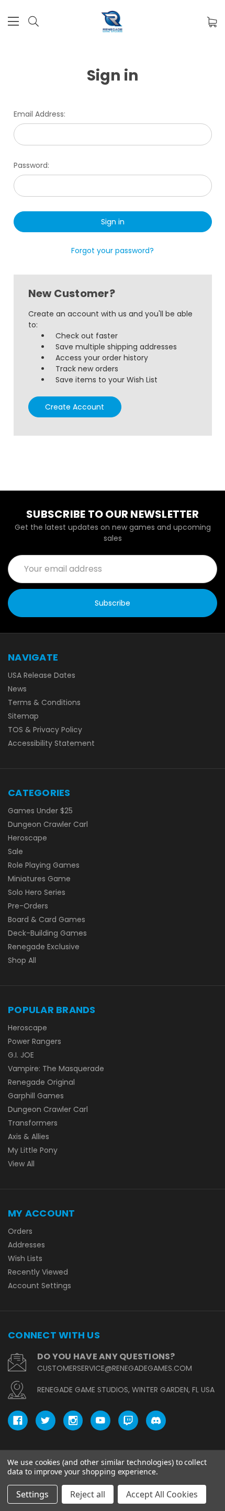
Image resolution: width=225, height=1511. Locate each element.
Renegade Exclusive (44, 946)
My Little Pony (33, 1150)
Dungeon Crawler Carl (48, 824)
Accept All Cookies (162, 1494)
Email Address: (39, 114)
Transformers (33, 1123)
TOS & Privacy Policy (45, 729)
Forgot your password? (112, 250)
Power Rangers (34, 1041)
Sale (15, 851)
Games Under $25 (40, 810)
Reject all (87, 1494)
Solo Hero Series (36, 892)
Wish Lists (25, 1258)
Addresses (26, 1245)
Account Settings (39, 1285)
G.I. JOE (21, 1055)
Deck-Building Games (47, 933)
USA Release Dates (41, 675)
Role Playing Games (44, 865)
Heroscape (27, 838)
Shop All (22, 960)
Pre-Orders (28, 906)
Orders (20, 1231)
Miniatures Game (39, 878)
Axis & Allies (28, 1136)
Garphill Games (36, 1095)
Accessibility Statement (51, 743)
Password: (31, 165)
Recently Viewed (38, 1272)
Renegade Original (41, 1082)
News (17, 689)
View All (21, 1163)
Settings (32, 1494)
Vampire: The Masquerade (56, 1068)
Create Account (74, 407)
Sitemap (23, 716)
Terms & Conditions (44, 702)
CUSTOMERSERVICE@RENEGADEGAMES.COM (114, 1368)
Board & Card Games (46, 919)
